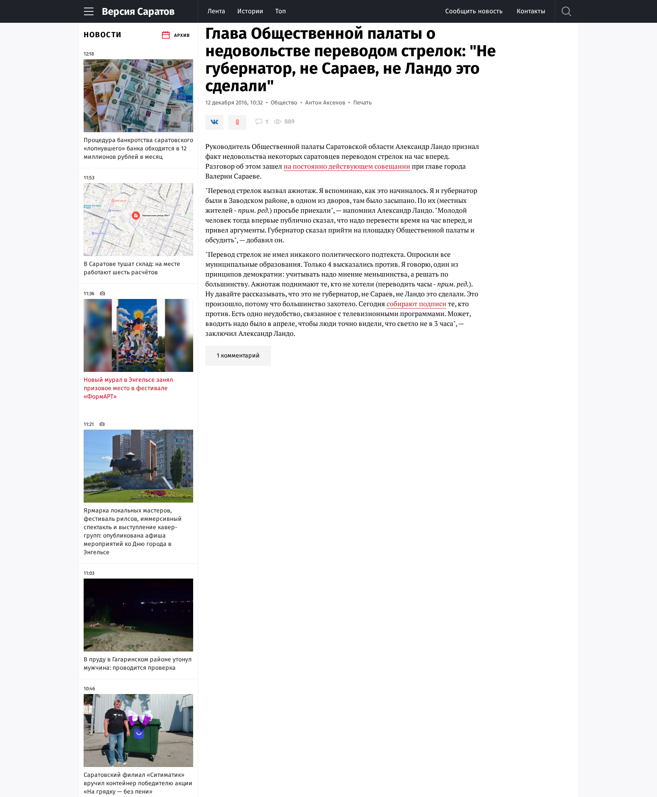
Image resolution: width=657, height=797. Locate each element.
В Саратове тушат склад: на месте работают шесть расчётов (132, 268)
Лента (216, 11)
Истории (250, 11)
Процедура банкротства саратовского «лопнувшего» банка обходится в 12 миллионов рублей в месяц (138, 148)
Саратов (138, 11)
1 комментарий (238, 355)
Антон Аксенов (325, 102)
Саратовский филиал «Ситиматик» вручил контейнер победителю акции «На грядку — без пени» (138, 783)
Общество (284, 102)
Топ (280, 11)
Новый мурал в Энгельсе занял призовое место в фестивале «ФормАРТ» (128, 388)
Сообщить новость (474, 11)
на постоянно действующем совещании (347, 166)
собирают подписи (416, 303)
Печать (362, 102)
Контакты (531, 11)
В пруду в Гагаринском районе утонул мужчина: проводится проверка (138, 663)
